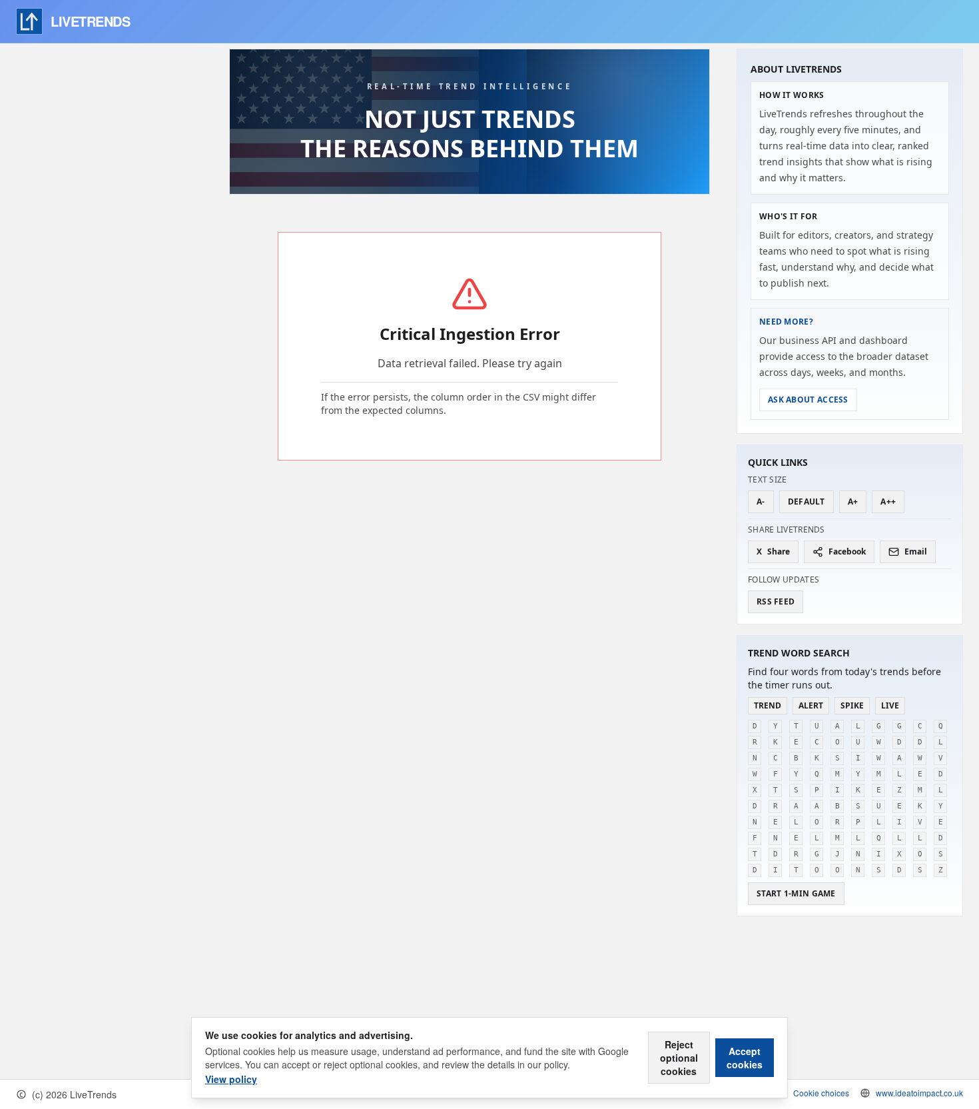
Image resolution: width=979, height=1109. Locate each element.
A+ (853, 501)
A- (761, 501)
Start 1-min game (796, 893)
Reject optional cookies (679, 1058)
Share (773, 551)
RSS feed (776, 601)
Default (806, 501)
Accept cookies (745, 1057)
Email (915, 551)
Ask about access (808, 399)
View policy (231, 1079)
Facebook (847, 551)
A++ (888, 501)
